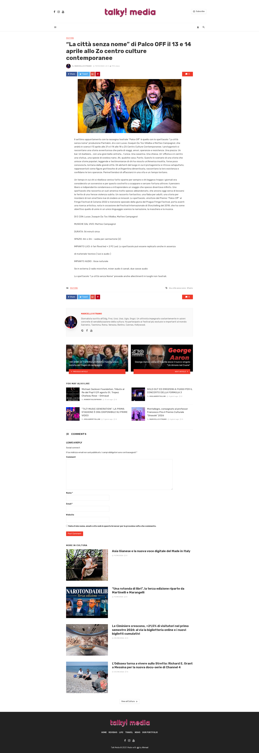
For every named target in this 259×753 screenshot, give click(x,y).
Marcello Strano (83, 66)
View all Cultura (128, 701)
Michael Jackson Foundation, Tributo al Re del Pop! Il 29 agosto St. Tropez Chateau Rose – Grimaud (103, 392)
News (137, 732)
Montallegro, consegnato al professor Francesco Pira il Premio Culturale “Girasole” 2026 (167, 412)
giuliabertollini (92, 419)
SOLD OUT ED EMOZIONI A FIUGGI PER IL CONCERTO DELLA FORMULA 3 (169, 391)
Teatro (190, 288)
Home (104, 732)
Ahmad (145, 747)
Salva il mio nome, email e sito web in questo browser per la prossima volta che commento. (112, 526)
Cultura (70, 38)
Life (121, 732)
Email (69, 504)
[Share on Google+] (92, 74)
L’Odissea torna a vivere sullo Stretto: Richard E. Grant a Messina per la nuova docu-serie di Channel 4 (152, 665)
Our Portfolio (150, 732)
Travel (129, 732)
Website (70, 515)
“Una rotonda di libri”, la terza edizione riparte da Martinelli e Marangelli (148, 590)
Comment (71, 457)
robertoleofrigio (93, 399)
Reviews (113, 732)
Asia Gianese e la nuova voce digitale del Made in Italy (151, 551)
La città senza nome (178, 288)
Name (69, 493)
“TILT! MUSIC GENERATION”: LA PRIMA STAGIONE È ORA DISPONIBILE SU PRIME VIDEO (104, 412)
